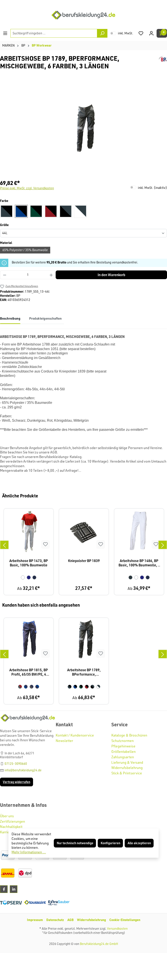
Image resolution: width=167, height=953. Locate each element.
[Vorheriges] (4, 544)
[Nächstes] (162, 544)
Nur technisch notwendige (75, 843)
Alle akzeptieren (139, 843)
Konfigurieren (110, 843)
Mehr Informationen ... (29, 852)
